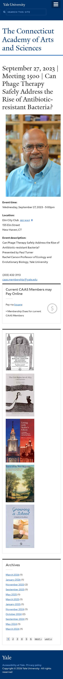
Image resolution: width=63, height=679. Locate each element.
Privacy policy (33, 665)
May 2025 (11, 594)
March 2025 (12, 599)
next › (38, 639)
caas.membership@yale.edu (19, 279)
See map (25, 220)
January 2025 (13, 604)
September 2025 (15, 589)
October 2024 (14, 614)
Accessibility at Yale (13, 665)
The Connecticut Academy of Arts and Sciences (28, 39)
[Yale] (7, 658)
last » (48, 639)
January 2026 (13, 579)
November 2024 (15, 609)
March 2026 (12, 574)
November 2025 (15, 584)
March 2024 (12, 629)
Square (18, 304)
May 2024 (11, 624)
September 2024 (15, 619)
